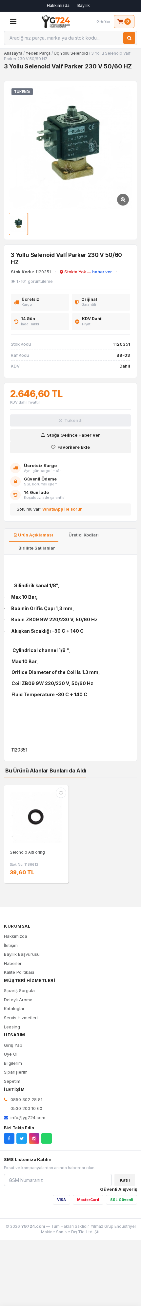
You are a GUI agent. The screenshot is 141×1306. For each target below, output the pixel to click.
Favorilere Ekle (73, 447)
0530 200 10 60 (25, 1108)
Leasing (12, 1026)
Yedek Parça (38, 53)
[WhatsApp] (46, 1138)
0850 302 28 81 (25, 1099)
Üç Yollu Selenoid (71, 53)
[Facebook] (9, 1138)
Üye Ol (10, 1054)
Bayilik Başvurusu (22, 954)
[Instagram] (34, 1138)
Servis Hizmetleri (21, 1017)
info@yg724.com (27, 1117)
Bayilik (83, 5)
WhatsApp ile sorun (62, 509)
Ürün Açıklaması (35, 534)
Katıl (125, 1180)
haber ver (102, 271)
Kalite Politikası (19, 972)
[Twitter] (21, 1138)
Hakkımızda (58, 5)
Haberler (13, 963)
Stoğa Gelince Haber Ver (73, 435)
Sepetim (12, 1081)
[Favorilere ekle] (61, 793)
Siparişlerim (16, 1072)
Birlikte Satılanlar (36, 548)
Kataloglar (14, 1008)
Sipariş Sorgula (19, 990)
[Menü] (13, 21)
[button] (70, 147)
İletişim (11, 945)
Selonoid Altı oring (27, 852)
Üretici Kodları (83, 534)
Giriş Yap (13, 1045)
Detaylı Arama (18, 999)
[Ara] (129, 38)
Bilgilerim (13, 1063)
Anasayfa (13, 53)
